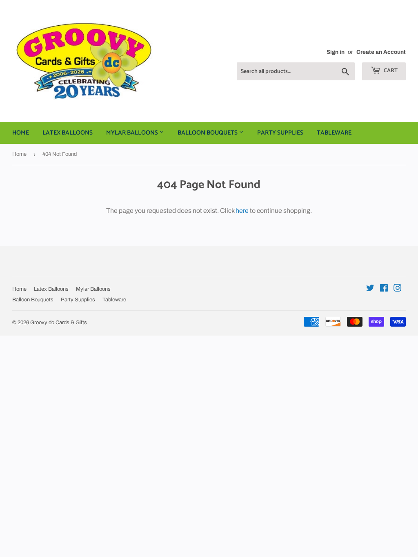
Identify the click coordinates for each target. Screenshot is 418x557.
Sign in (336, 52)
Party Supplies (280, 133)
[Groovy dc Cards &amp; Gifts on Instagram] (398, 288)
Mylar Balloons (132, 133)
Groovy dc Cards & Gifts (58, 322)
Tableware (334, 133)
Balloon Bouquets (208, 133)
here (242, 210)
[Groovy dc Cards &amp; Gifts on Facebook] (384, 288)
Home (20, 133)
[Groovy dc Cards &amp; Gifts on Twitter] (370, 288)
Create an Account (381, 52)
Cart (390, 70)
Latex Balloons (67, 133)
